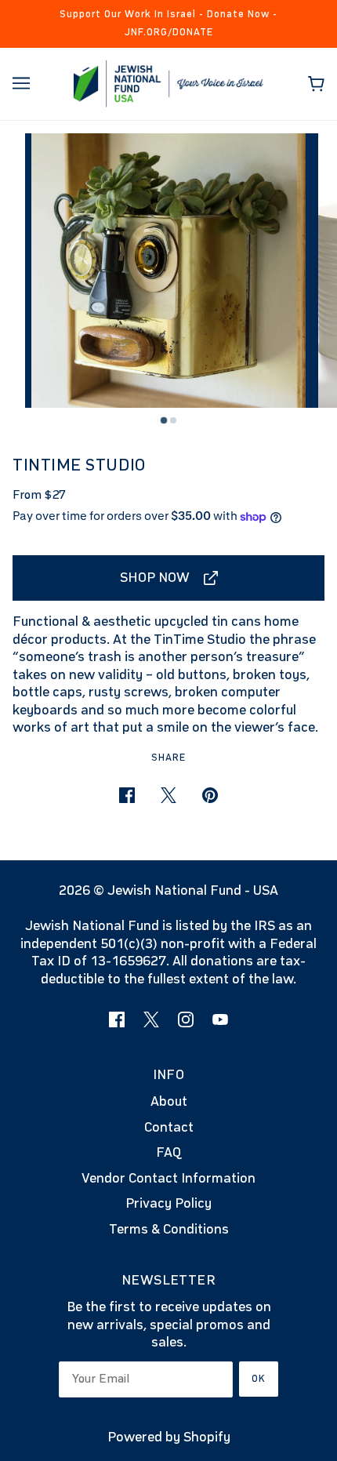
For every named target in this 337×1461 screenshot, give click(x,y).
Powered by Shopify (168, 1437)
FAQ (168, 1153)
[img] (117, 1019)
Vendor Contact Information (168, 1179)
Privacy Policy (168, 1204)
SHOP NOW (155, 578)
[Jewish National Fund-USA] (169, 83)
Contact (169, 1128)
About (168, 1102)
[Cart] (316, 84)
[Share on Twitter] (168, 795)
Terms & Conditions (169, 1230)
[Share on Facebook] (127, 795)
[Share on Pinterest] (210, 795)
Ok (259, 1379)
